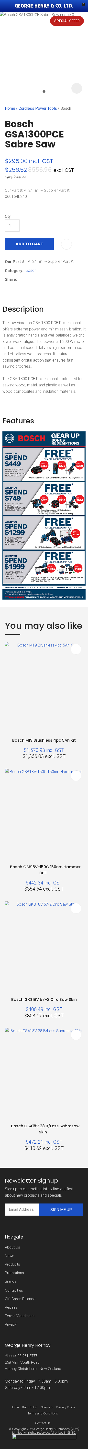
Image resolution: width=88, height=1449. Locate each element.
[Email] (34, 279)
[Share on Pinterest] (41, 279)
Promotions (14, 1273)
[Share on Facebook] (20, 279)
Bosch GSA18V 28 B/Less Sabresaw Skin (45, 1129)
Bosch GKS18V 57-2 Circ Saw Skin (44, 999)
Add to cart (29, 244)
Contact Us (43, 1423)
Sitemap (47, 1407)
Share (10, 279)
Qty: (8, 216)
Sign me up (61, 1209)
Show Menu (8, 6)
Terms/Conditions (19, 1316)
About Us (12, 1247)
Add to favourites (76, 649)
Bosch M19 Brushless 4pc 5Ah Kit (44, 740)
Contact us (14, 1290)
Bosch (65, 108)
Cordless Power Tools (38, 108)
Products (12, 1264)
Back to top (29, 1407)
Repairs (11, 1307)
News (9, 1256)
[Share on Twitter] (26, 279)
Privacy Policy (65, 1407)
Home (10, 108)
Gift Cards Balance (20, 1299)
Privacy (11, 1324)
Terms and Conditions (43, 1413)
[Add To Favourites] (66, 244)
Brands (10, 1281)
